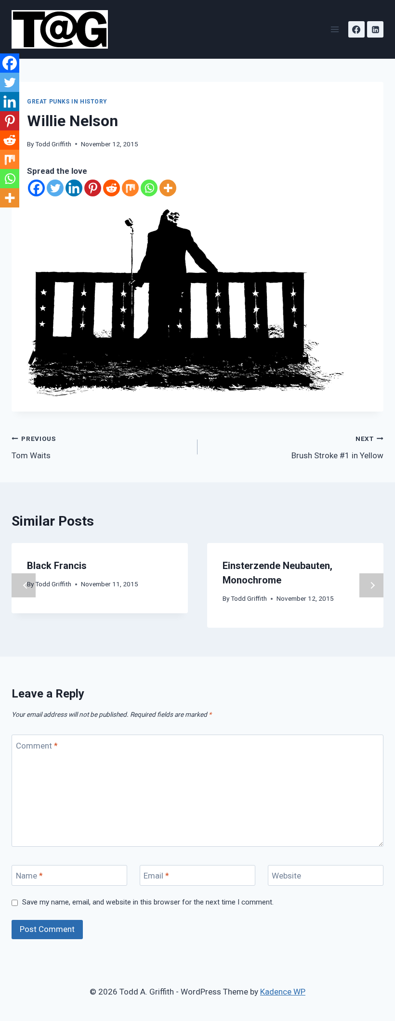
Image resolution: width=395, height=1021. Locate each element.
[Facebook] (356, 29)
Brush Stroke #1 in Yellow (337, 447)
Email (156, 875)
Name (29, 875)
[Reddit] (111, 188)
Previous (24, 585)
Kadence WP (282, 991)
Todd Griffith (53, 144)
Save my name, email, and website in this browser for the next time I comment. (148, 902)
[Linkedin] (375, 29)
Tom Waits (34, 447)
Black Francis (57, 565)
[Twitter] (55, 188)
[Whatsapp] (149, 188)
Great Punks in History (67, 101)
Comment (37, 745)
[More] (167, 188)
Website (286, 875)
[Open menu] (334, 29)
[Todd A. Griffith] (64, 29)
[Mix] (130, 188)
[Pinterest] (92, 188)
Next (371, 585)
